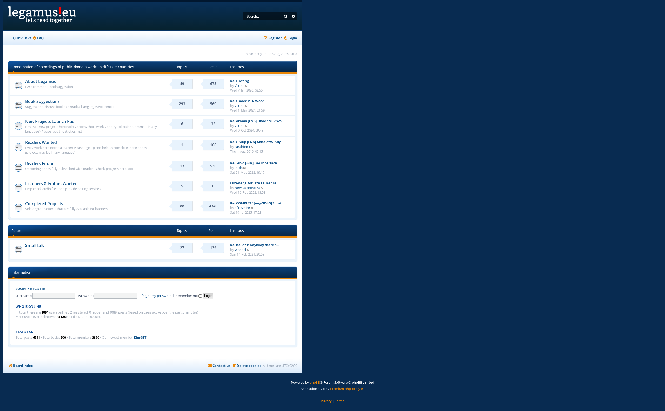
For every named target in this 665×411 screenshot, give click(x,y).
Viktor (239, 85)
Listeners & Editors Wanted (51, 183)
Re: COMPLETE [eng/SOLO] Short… (257, 203)
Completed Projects (44, 203)
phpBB (315, 382)
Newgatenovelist (247, 187)
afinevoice (242, 207)
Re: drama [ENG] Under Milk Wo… (257, 121)
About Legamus (40, 81)
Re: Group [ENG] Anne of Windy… (256, 142)
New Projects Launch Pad (49, 121)
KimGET (140, 337)
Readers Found (39, 163)
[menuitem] (38, 38)
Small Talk (34, 245)
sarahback (242, 146)
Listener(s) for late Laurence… (254, 183)
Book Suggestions (42, 101)
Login (21, 288)
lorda (238, 167)
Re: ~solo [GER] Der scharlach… (255, 163)
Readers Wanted (41, 142)
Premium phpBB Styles (347, 388)
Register (37, 288)
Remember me (186, 295)
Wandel (240, 249)
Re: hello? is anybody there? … (254, 245)
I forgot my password (155, 295)
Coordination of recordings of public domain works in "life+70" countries (72, 66)
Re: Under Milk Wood (247, 101)
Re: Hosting (239, 81)
